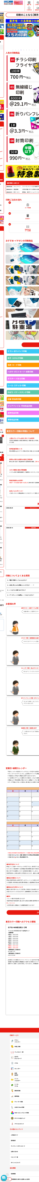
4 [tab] (21, 50)
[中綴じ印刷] (19, 155)
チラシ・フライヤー (17, 872)
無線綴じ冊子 (33, 561)
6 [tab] (26, 50)
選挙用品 (17, 894)
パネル (16, 881)
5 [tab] (24, 50)
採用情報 (13, 931)
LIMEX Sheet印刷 (19, 898)
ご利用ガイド (14, 912)
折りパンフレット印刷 (27, 531)
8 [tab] (32, 50)
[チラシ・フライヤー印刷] (19, 143)
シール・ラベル (17, 889)
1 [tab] (13, 50)
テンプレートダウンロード (18, 916)
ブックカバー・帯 (19, 877)
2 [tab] (16, 50)
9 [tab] (35, 50)
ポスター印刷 (24, 471)
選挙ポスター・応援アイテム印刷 (29, 441)
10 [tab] (37, 50)
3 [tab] (18, 50)
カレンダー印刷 (25, 501)
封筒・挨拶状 (16, 885)
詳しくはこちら (11, 735)
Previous (6, 36)
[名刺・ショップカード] (19, 167)
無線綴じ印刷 (24, 561)
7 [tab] (29, 50)
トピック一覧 (14, 921)
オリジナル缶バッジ (20, 902)
